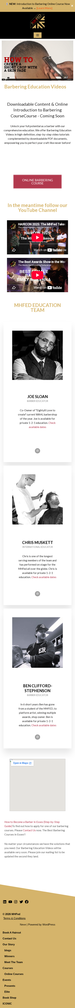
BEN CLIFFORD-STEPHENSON (37, 688)
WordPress (48, 924)
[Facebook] (27, 902)
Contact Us (29, 830)
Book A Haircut (12, 932)
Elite (7, 991)
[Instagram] (37, 450)
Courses (8, 968)
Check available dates (43, 577)
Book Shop (9, 997)
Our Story (9, 944)
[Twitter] (21, 902)
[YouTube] (10, 902)
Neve (23, 924)
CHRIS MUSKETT (37, 542)
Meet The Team (13, 962)
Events (7, 979)
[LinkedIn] (5, 902)
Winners (9, 956)
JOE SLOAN (37, 396)
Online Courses (13, 973)
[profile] (37, 386)
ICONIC (7, 1003)
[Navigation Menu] (37, 35)
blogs (7, 950)
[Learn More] (44, 8)
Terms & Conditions (14, 918)
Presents (9, 985)
